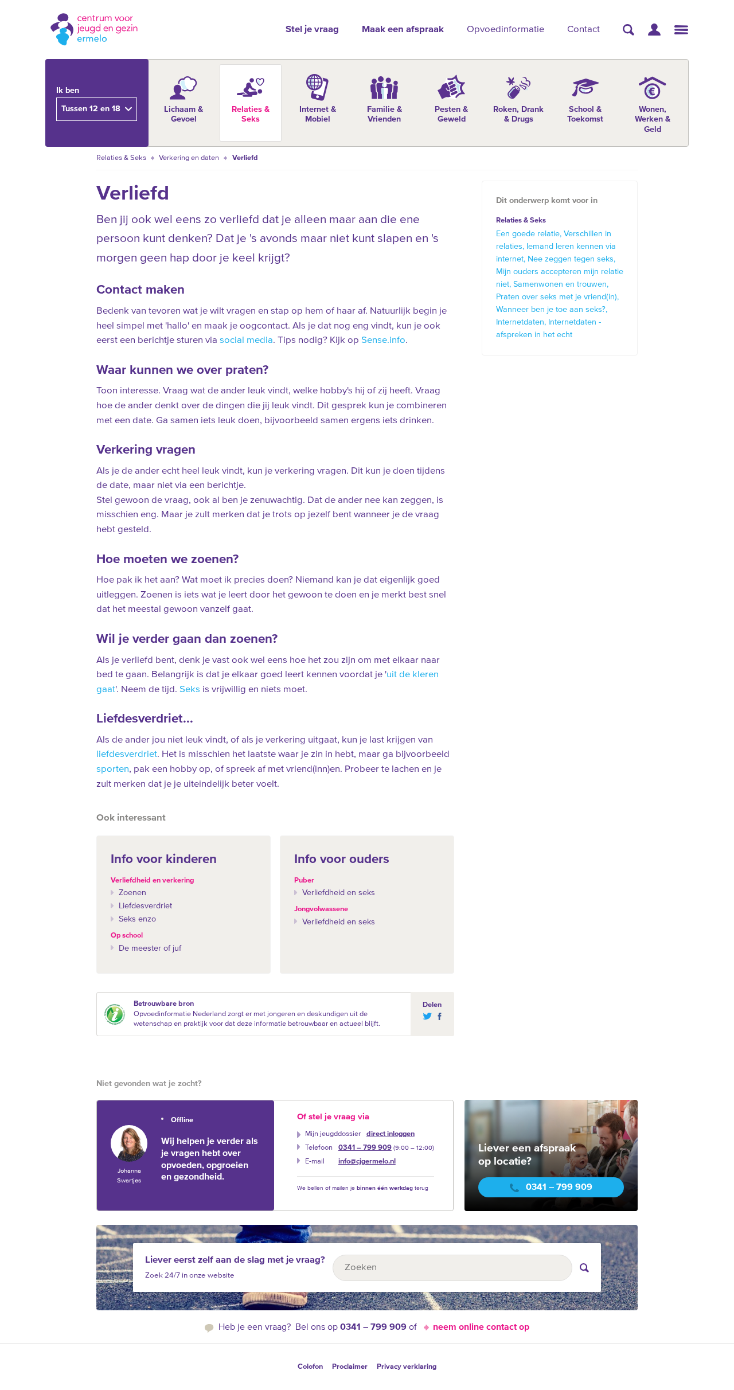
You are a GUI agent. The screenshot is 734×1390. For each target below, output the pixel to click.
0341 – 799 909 (365, 1147)
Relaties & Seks (121, 158)
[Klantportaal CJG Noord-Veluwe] (654, 30)
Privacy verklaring (406, 1367)
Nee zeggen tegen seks (571, 259)
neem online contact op (481, 1327)
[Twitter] (427, 1016)
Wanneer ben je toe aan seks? (551, 310)
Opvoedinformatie (505, 29)
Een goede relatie (528, 234)
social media (246, 340)
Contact (583, 29)
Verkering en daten (189, 158)
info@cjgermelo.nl (367, 1161)
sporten (112, 769)
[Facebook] (437, 1016)
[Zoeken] (628, 30)
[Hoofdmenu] (681, 29)
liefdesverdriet (126, 754)
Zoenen (132, 893)
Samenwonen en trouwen (560, 284)
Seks (189, 689)
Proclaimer (350, 1367)
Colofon (310, 1367)
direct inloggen (390, 1134)
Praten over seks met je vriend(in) (556, 297)
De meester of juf (150, 948)
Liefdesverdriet (145, 906)
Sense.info (383, 340)
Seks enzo (137, 919)
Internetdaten (520, 322)
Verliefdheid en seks (338, 893)
